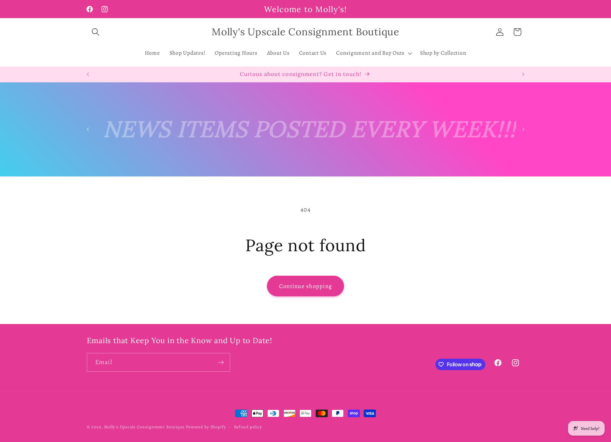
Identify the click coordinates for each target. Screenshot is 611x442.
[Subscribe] (221, 362)
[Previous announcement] (88, 74)
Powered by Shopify (206, 427)
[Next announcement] (523, 74)
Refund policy (248, 427)
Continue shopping (305, 286)
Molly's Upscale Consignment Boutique (144, 427)
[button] (95, 32)
